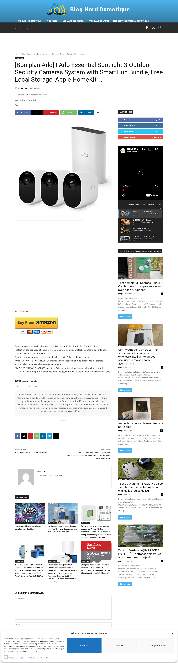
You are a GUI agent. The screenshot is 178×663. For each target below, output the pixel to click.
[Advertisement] (65, 43)
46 (162, 431)
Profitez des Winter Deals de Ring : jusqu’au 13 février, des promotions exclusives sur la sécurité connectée (63, 529)
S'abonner (156, 137)
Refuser (120, 645)
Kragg (120, 294)
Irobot (121, 278)
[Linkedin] (43, 436)
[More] (98, 112)
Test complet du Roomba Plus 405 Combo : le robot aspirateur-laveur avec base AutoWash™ (140, 286)
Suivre (158, 125)
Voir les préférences (156, 645)
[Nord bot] (16, 88)
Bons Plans (26, 54)
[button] (172, 633)
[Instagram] (23, 386)
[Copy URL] (56, 436)
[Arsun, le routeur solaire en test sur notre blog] (140, 408)
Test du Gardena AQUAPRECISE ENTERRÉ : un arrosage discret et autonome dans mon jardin (139, 554)
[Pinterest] (30, 436)
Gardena (122, 546)
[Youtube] (36, 386)
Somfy (121, 345)
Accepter (84, 645)
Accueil (17, 54)
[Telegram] (49, 436)
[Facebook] (146, 28)
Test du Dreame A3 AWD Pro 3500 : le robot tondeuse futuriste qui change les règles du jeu (140, 487)
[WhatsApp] (36, 436)
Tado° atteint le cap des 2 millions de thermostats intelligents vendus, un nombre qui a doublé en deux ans (89, 455)
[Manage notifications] (6, 657)
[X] (153, 28)
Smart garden (123, 479)
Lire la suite (125, 316)
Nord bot (24, 88)
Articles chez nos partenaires (25, 523)
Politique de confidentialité (37, 658)
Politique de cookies (15, 658)
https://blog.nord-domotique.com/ (49, 475)
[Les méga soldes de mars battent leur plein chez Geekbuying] (30, 513)
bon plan (34, 381)
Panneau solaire (124, 419)
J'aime (158, 120)
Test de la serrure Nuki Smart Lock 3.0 (32, 452)
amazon (25, 381)
